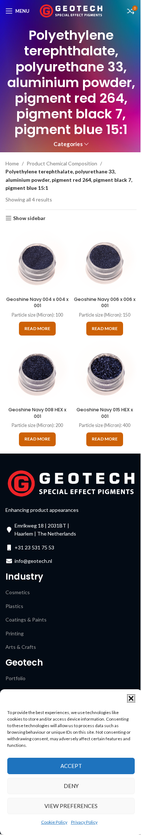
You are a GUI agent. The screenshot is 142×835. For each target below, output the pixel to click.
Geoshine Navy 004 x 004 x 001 (37, 302)
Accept (71, 766)
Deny (71, 786)
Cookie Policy (54, 822)
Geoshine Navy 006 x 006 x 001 (104, 302)
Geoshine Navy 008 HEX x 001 (37, 413)
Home (12, 163)
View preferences (71, 806)
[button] (131, 698)
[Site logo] (71, 10)
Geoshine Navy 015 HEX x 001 (104, 413)
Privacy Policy (84, 822)
